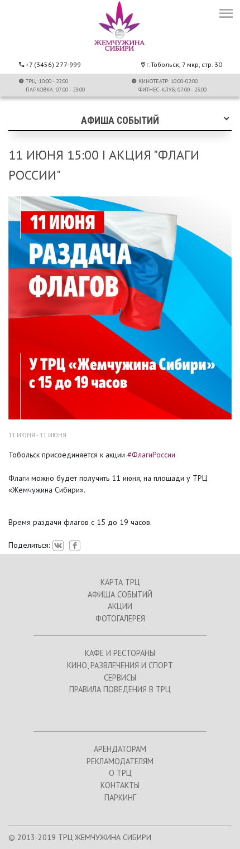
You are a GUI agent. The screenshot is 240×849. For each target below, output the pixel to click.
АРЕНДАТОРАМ (120, 749)
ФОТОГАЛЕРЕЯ (120, 618)
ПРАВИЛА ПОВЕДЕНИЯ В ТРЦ (120, 689)
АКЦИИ (120, 606)
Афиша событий (120, 120)
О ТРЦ (120, 773)
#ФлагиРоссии (151, 455)
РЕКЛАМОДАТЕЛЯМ (120, 761)
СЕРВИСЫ (120, 677)
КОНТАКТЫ (120, 785)
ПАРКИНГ (120, 797)
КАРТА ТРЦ (120, 582)
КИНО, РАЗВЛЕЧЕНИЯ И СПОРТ (120, 665)
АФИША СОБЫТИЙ (120, 594)
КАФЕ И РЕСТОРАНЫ (120, 653)
